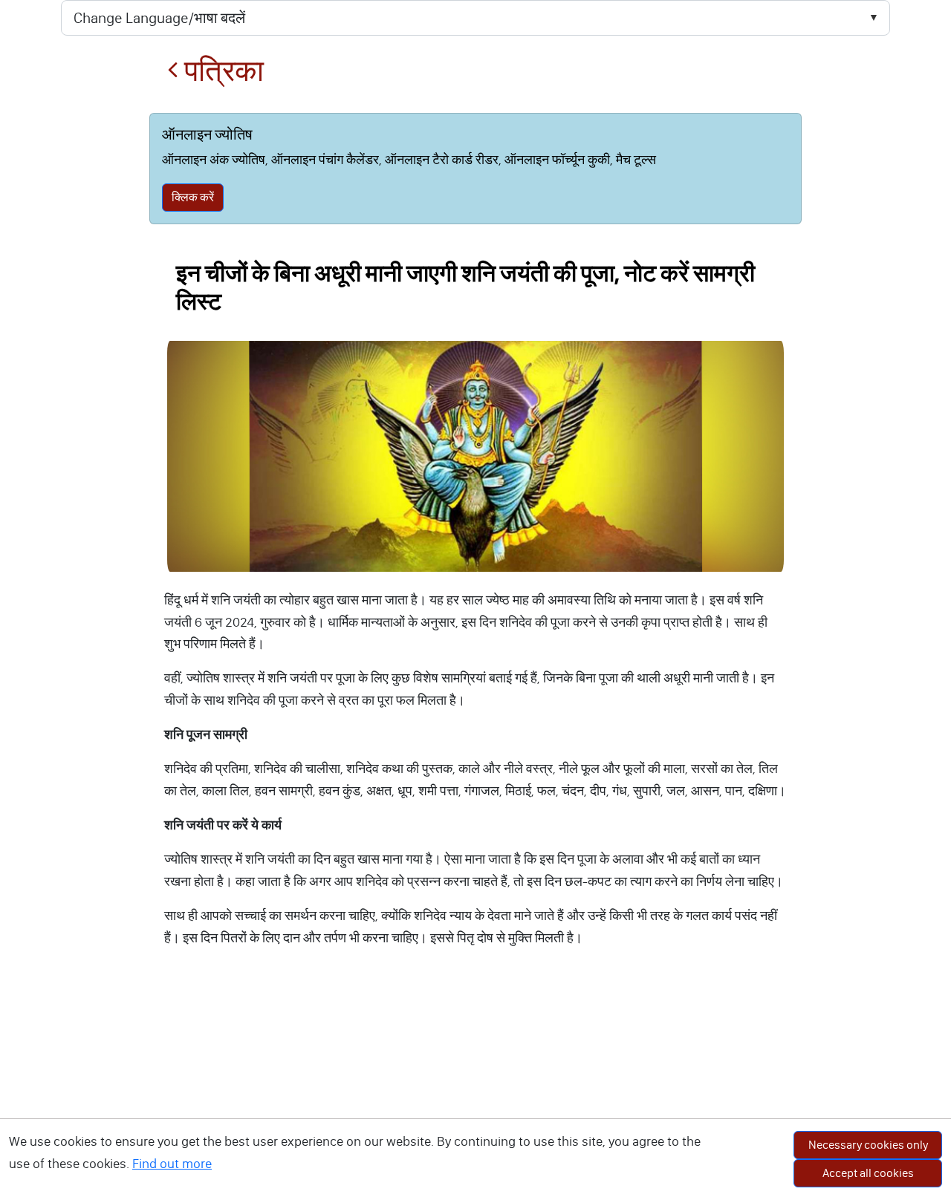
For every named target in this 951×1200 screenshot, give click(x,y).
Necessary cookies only (868, 1145)
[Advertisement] (475, 1089)
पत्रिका (221, 71)
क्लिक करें (193, 197)
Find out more (172, 1163)
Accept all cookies (868, 1173)
